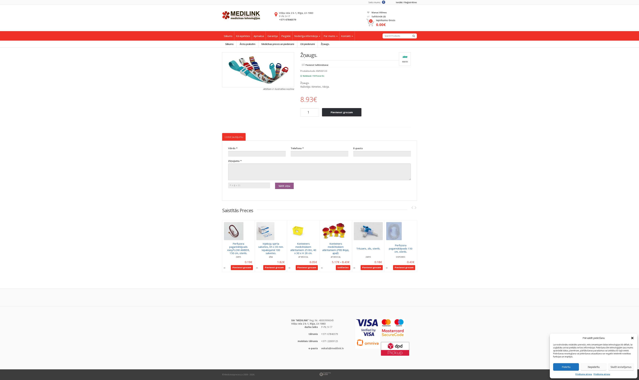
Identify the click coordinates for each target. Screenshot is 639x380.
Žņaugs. (325, 44)
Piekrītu (566, 367)
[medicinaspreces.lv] (241, 15)
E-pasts (358, 148)
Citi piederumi (307, 44)
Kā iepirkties (243, 36)
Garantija (272, 36)
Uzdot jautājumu (234, 137)
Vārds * (232, 148)
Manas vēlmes (379, 12)
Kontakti (346, 36)
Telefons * (297, 148)
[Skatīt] (224, 268)
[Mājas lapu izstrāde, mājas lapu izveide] (368, 374)
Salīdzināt (378, 16)
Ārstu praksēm (247, 44)
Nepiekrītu (594, 367)
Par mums (330, 36)
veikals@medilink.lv (332, 348)
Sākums (228, 36)
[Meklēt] (414, 35)
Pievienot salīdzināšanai (317, 65)
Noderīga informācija (306, 36)
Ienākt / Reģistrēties (406, 2)
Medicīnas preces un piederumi (277, 44)
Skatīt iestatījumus (621, 367)
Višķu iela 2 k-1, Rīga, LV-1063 (296, 12)
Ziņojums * (235, 161)
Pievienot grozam (342, 112)
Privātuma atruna (583, 374)
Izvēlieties (343, 267)
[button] (632, 338)
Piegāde (286, 36)
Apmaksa (259, 36)
